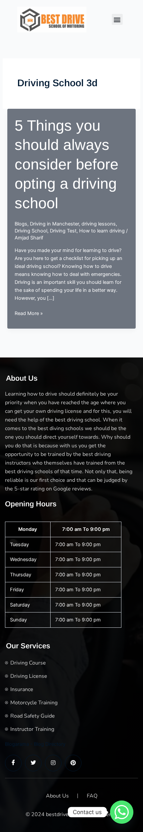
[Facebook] (13, 763)
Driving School (31, 231)
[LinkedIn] (53, 763)
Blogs (21, 224)
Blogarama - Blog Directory (35, 744)
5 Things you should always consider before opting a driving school (66, 164)
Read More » (29, 313)
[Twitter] (33, 763)
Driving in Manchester (54, 224)
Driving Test (63, 231)
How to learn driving (102, 231)
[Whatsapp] (121, 812)
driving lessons (98, 224)
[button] (117, 19)
